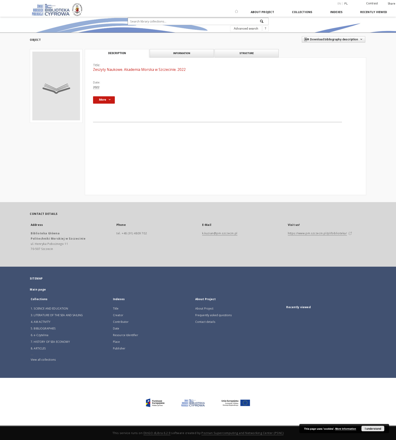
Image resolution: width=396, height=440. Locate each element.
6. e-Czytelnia (39, 335)
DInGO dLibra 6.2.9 (156, 433)
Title (116, 308)
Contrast (372, 3)
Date (116, 328)
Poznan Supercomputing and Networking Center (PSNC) (242, 433)
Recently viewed (373, 12)
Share (391, 4)
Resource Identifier (125, 335)
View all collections (43, 360)
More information (345, 428)
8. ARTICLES (38, 348)
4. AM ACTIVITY (40, 322)
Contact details (205, 322)
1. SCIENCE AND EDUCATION (49, 308)
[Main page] (236, 9)
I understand (373, 428)
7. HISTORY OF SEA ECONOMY (50, 342)
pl (346, 3)
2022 (96, 87)
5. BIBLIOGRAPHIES (43, 328)
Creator (118, 315)
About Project (262, 12)
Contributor (121, 322)
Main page (38, 289)
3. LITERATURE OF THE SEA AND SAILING (57, 315)
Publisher (119, 348)
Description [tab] (117, 53)
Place (116, 342)
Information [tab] (181, 53)
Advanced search (246, 28)
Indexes (336, 12)
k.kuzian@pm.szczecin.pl (219, 233)
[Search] (262, 21)
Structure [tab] (246, 53)
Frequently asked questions (213, 315)
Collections (302, 12)
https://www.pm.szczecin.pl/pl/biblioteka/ (317, 233)
